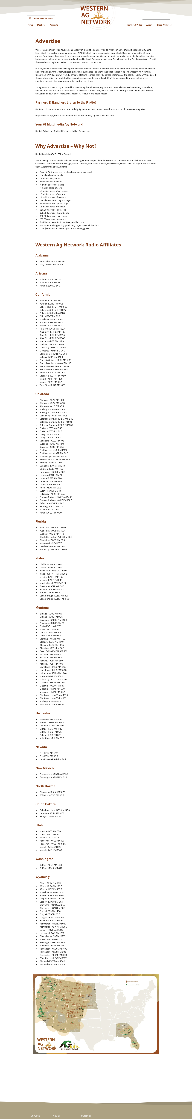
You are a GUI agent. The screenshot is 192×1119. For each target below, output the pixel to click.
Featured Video (134, 24)
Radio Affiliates (163, 24)
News (30, 24)
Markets (41, 24)
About (149, 24)
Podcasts (54, 24)
